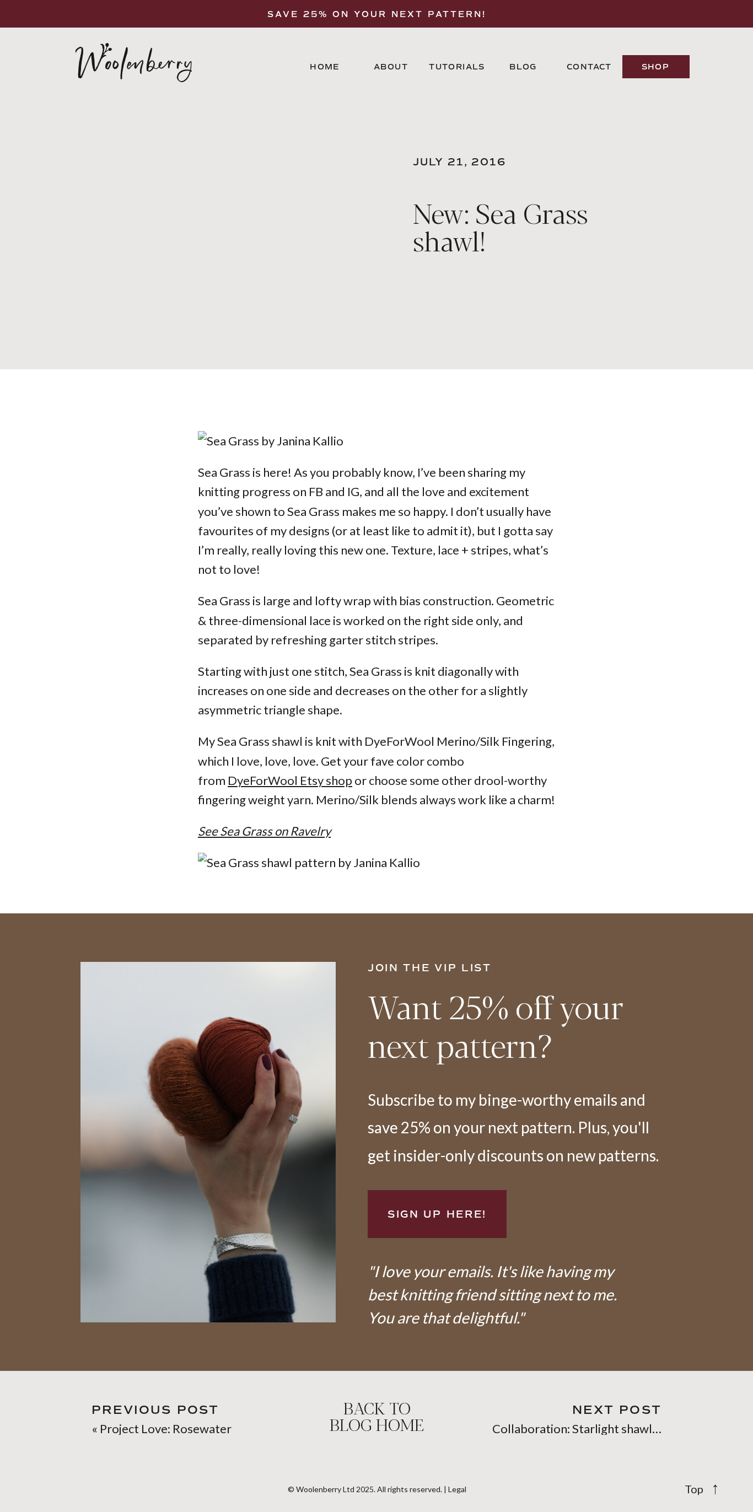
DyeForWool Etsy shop (290, 780)
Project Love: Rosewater (166, 1428)
